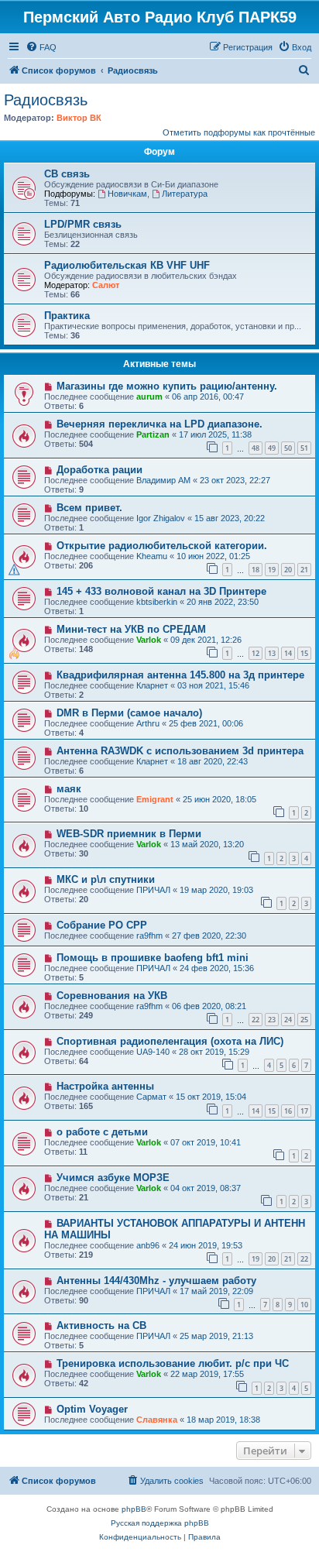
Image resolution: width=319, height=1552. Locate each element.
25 (304, 1020)
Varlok (148, 639)
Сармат (151, 1096)
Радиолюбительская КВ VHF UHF (127, 265)
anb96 (148, 1245)
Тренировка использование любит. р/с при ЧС (173, 1363)
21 (304, 570)
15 (304, 653)
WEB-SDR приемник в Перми (129, 834)
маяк (69, 789)
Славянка (156, 1419)
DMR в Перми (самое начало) (129, 713)
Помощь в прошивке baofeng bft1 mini (153, 957)
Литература (185, 193)
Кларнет (152, 685)
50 (288, 448)
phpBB (134, 1509)
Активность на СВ (101, 1325)
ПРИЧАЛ (153, 889)
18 (255, 570)
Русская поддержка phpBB (160, 1523)
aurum (149, 396)
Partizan (153, 434)
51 (304, 448)
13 (272, 653)
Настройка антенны (105, 1086)
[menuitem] (41, 47)
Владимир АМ (163, 480)
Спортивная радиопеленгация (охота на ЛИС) (170, 1041)
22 (255, 1020)
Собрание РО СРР (102, 925)
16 (288, 1111)
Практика (67, 315)
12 (255, 653)
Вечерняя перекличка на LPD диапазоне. (159, 424)
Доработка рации (99, 470)
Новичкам (127, 193)
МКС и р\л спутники (106, 879)
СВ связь (67, 174)
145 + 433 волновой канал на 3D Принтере (161, 591)
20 (288, 570)
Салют (105, 285)
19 (272, 570)
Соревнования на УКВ (112, 995)
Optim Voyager (92, 1409)
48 (255, 448)
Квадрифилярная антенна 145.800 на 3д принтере (180, 675)
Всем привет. (89, 507)
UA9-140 (153, 1051)
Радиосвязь (45, 99)
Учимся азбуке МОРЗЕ (113, 1177)
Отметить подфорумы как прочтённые (239, 132)
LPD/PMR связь (83, 224)
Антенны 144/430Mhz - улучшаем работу (156, 1280)
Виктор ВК (79, 117)
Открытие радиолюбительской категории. (162, 545)
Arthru (148, 723)
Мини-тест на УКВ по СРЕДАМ (131, 629)
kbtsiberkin (156, 601)
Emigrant (154, 799)
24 (288, 1020)
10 (304, 1305)
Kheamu (151, 556)
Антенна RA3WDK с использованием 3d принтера (180, 751)
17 (304, 1111)
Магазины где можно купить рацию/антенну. (167, 386)
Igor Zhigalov (160, 518)
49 (272, 448)
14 (288, 653)
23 (272, 1020)
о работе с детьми (102, 1132)
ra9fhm (149, 935)
